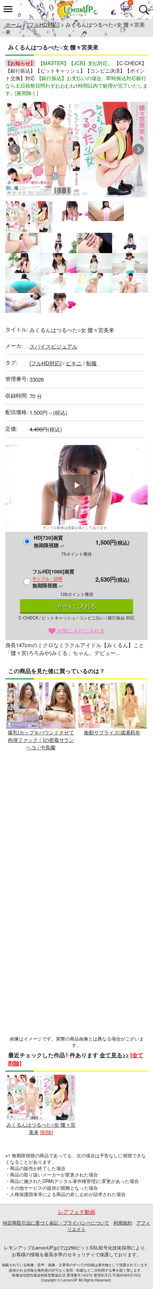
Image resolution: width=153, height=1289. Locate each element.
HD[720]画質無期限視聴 (49, 541)
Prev (14, 149)
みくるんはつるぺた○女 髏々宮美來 (40, 1128)
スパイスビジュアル (54, 346)
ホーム (13, 24)
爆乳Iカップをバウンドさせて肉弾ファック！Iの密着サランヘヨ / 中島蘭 (41, 740)
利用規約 (123, 1222)
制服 (91, 363)
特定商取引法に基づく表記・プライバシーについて (56, 1222)
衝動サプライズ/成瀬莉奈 (112, 732)
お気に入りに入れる (80, 630)
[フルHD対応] (43, 24)
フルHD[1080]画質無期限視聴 (53, 578)
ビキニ (74, 363)
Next (138, 149)
